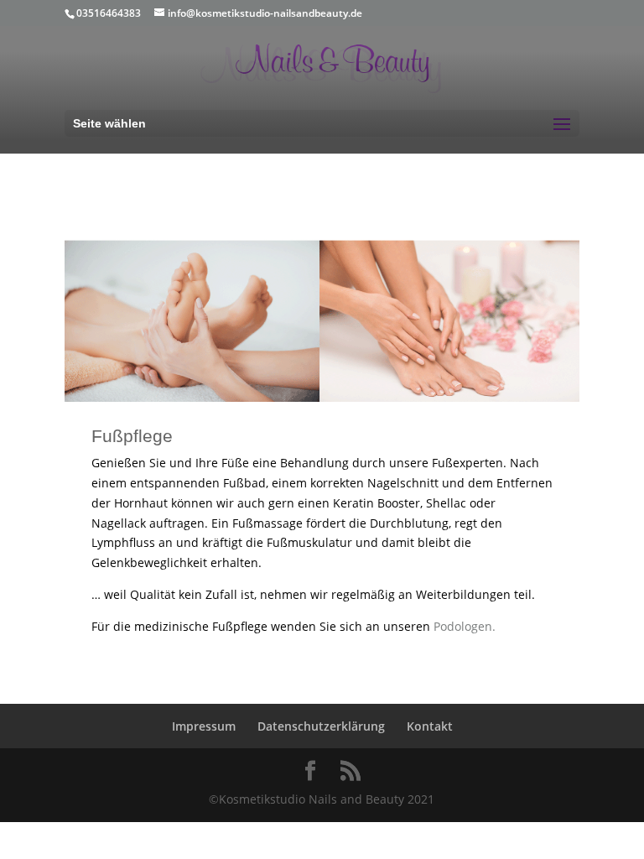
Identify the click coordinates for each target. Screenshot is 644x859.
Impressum (204, 726)
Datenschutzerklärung (321, 726)
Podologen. (465, 626)
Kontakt (430, 726)
